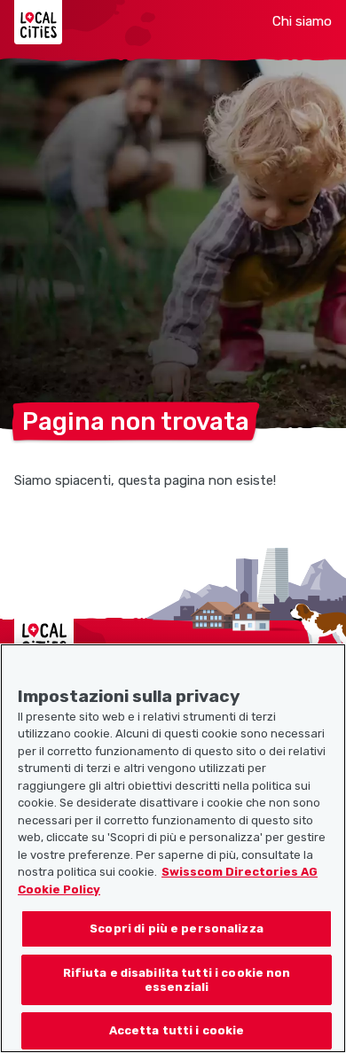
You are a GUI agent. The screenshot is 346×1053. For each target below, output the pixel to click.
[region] (173, 848)
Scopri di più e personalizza (176, 928)
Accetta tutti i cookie (177, 1030)
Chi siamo (302, 21)
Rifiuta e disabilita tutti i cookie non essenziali (177, 980)
